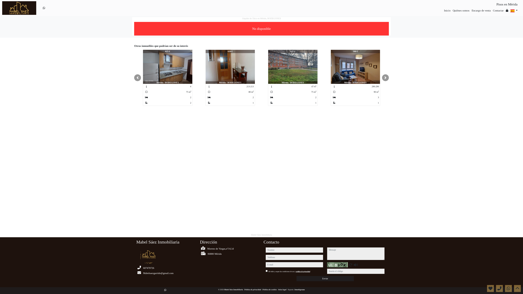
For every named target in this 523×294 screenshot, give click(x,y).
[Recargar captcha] (350, 265)
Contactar (498, 10)
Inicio (447, 10)
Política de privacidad (253, 290)
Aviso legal (282, 290)
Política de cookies (269, 290)
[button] (137, 77)
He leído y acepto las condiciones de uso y (289, 271)
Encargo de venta (481, 10)
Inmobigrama (299, 290)
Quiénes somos (461, 10)
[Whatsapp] (44, 8)
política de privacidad (303, 271)
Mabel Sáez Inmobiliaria (233, 290)
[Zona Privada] (507, 10)
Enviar (325, 278)
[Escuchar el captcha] (356, 265)
